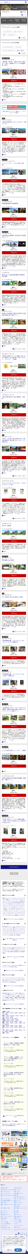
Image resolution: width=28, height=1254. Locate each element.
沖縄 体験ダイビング (18, 1193)
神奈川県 (12, 1015)
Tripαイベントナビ (7, 1047)
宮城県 (16, 1012)
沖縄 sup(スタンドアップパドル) (7, 1189)
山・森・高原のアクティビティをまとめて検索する (14, 939)
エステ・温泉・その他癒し (14, 996)
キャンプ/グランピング (11, 933)
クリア (24, 14)
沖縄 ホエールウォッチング (19, 1198)
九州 (3, 1030)
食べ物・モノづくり (10, 993)
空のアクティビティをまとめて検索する (15, 970)
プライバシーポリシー (12, 1245)
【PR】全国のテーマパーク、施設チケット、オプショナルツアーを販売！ (14, 112)
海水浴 (21, 901)
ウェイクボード (19, 912)
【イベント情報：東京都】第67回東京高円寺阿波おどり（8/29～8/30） (13, 1074)
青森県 (7, 1012)
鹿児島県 (11, 1031)
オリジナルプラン (6, 999)
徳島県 (7, 1025)
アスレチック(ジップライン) (6, 1229)
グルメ (5, 996)
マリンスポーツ (15, 901)
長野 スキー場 (16, 1227)
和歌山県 (7, 1024)
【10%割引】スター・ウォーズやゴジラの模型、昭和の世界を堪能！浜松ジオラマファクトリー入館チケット (14, 709)
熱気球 (20, 965)
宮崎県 (6, 1031)
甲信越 (3, 1020)
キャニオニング (21, 947)
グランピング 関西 (4, 1221)
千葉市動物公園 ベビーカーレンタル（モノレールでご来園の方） (13, 641)
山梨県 (17, 1020)
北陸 (3, 1018)
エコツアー (7, 932)
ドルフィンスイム (8, 906)
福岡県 (7, 1030)
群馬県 (11, 1017)
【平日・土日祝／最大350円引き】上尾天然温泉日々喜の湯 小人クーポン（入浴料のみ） (13, 440)
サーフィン (6, 905)
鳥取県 (16, 1027)
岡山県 (7, 1027)
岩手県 (11, 1012)
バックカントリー (13, 977)
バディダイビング (8, 915)
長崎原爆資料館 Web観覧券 (10, 203)
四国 (3, 1025)
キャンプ (15, 1223)
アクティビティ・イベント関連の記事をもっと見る (14, 1116)
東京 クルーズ (4, 1210)
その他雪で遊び (12, 982)
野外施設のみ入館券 (8, 560)
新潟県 (8, 1020)
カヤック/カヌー (13, 947)
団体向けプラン (6, 1000)
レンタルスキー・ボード (19, 980)
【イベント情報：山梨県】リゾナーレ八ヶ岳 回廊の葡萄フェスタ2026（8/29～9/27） (13, 1058)
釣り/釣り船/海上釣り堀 (17, 902)
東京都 (7, 1015)
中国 (3, 1027)
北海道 (3, 1011)
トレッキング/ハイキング (16, 926)
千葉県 (21, 1015)
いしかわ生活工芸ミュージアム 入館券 (14, 750)
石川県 (11, 1018)
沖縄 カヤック (17, 1189)
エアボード (5, 982)
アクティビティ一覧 (23, 1233)
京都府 (11, 1022)
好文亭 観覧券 (6, 525)
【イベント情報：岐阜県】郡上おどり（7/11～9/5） (13, 1089)
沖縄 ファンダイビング (5, 1198)
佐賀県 (11, 1030)
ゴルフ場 (12, 930)
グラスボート (11, 913)
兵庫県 (20, 1022)
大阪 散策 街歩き (18, 1187)
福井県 (16, 1018)
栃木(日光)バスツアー (5, 1214)
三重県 (20, 1021)
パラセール (8, 901)
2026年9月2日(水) (5, 11)
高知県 (11, 1025)
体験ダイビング (5, 898)
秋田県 (20, 1012)
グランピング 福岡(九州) (5, 1223)
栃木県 (7, 1017)
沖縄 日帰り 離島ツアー (19, 1197)
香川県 (16, 1025)
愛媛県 (20, 1025)
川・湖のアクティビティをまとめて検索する (14, 957)
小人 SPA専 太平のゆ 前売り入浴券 (12, 597)
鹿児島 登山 (3, 1202)
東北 (3, 1012)
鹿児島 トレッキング (18, 1202)
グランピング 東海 (17, 1221)
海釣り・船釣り (20, 50)
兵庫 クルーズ (17, 1214)
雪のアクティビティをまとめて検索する (15, 985)
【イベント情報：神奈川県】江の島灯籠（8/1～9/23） (13, 1102)
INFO (5, 99)
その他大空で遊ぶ (13, 966)
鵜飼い (13, 948)
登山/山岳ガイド (6, 926)
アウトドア (18, 47)
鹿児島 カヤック (17, 1200)
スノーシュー (5, 977)
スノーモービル (13, 979)
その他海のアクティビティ (19, 915)
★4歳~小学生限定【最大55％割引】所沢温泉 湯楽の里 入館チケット (14, 314)
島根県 (20, 1027)
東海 (3, 1021)
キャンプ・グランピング (8, 50)
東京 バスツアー (4, 1212)
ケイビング (9, 927)
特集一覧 (24, 1169)
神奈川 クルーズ (17, 1204)
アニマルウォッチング (16, 932)
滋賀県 (7, 1022)
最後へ (16, 873)
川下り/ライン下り (6, 948)
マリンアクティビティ (8, 47)
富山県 (7, 1018)
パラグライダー (11, 34)
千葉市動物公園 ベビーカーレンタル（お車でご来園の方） (13, 675)
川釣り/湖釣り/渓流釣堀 (12, 951)
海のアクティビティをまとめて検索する (15, 919)
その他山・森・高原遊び (14, 935)
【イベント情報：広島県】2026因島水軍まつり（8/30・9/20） (14, 1044)
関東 (3, 1015)
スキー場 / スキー (4, 1225)
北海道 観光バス (4, 1218)
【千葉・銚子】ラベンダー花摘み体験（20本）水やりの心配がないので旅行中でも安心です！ (14, 820)
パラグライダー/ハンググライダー (10, 965)
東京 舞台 (16, 1212)
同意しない (9, 1250)
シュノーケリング (7, 31)
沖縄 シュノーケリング (5, 1193)
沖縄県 (7, 1032)
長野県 (12, 1020)
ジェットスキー (7, 912)
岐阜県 (11, 1021)
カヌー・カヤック (18, 31)
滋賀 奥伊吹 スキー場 (5, 1227)
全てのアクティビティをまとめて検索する (14, 1004)
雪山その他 (4, 980)
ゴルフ (7, 930)
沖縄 (3, 1032)
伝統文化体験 (21, 997)
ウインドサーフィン (14, 905)
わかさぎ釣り (21, 979)
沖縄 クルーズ (17, 1191)
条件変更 (24, 11)
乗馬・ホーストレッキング (19, 927)
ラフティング (5, 947)
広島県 (11, 1027)
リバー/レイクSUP (13, 950)
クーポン (13, 1000)
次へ (12, 873)
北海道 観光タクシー (18, 1216)
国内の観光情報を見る (10, 1125)
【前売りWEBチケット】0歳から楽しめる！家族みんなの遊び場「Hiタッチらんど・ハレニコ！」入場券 (14, 357)
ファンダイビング (14, 898)
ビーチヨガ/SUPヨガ (12, 908)
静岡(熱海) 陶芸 (4, 1187)
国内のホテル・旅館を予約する (9, 1124)
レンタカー (22, 999)
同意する (18, 1250)
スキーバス (10, 980)
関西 (3, 1022)
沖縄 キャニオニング (5, 1191)
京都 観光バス (17, 1206)
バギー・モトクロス (7, 929)
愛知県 (16, 1021)
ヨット (13, 912)
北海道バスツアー (17, 1218)
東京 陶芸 (16, 1210)
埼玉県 (17, 1015)
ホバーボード (9, 911)
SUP (4, 34)
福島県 (6, 1014)
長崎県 (16, 1030)
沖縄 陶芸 (16, 1195)
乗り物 (3, 993)
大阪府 (16, 1022)
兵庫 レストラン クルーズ (6, 1216)
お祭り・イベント (15, 999)
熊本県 (20, 1030)
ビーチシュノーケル (13, 909)
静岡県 (7, 1021)
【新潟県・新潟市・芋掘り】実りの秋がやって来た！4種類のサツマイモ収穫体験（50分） (14, 63)
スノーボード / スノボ (18, 1225)
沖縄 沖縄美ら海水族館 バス (7, 1200)
